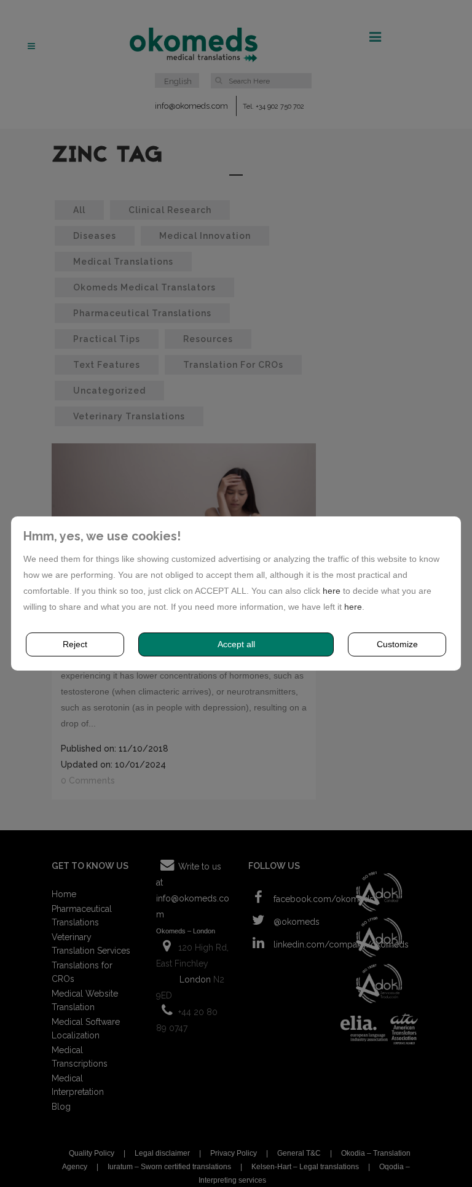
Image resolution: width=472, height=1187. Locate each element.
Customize (397, 644)
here (331, 591)
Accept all (236, 644)
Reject (75, 644)
